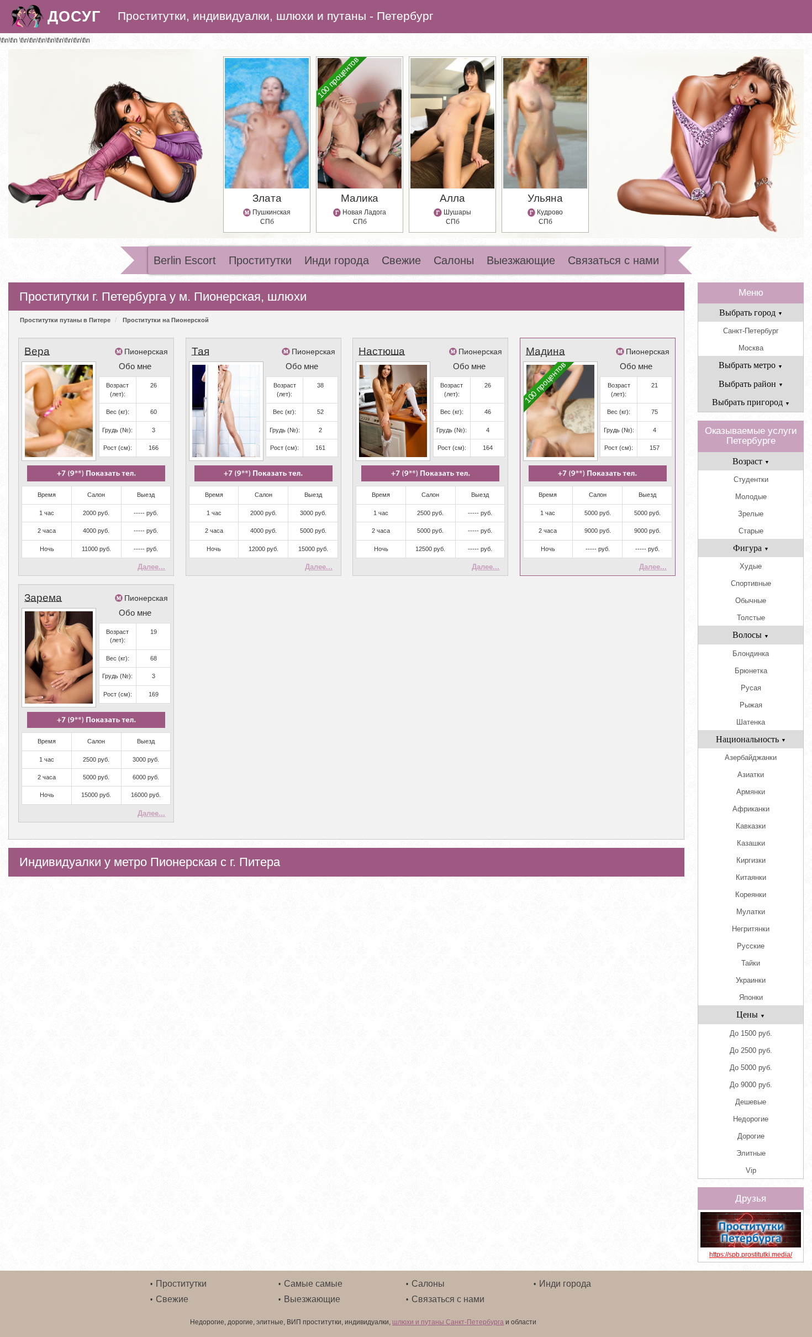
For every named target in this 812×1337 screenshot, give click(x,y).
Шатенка (750, 722)
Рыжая (751, 705)
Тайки (750, 963)
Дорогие (750, 1136)
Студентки (751, 479)
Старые (751, 531)
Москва (751, 348)
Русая (751, 688)
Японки (751, 997)
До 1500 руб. (751, 1033)
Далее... (151, 567)
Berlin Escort (185, 260)
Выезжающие (521, 260)
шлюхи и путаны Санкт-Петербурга (448, 1322)
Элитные (751, 1153)
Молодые (751, 496)
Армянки (750, 792)
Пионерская (146, 351)
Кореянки (750, 894)
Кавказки (751, 826)
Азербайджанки (751, 757)
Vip (751, 1170)
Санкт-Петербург (751, 331)
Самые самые (313, 1283)
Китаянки (751, 877)
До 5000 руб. (751, 1067)
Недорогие (750, 1119)
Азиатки (750, 774)
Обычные (750, 600)
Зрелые (750, 514)
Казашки (751, 843)
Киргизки (751, 860)
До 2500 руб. (751, 1050)
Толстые (751, 618)
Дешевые (750, 1102)
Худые (751, 566)
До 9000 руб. (751, 1085)
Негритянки (750, 929)
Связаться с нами (613, 260)
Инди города (336, 260)
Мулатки (750, 912)
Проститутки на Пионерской (166, 320)
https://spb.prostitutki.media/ (750, 1255)
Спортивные (751, 583)
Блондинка (750, 653)
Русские (750, 946)
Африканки (750, 809)
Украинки (751, 980)
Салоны (454, 260)
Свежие (401, 260)
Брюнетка (751, 671)
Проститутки (260, 260)
